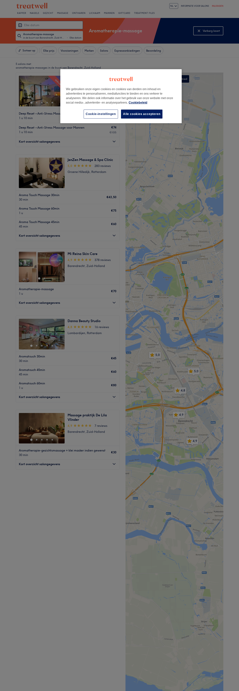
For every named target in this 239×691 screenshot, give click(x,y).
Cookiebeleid (138, 102)
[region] (121, 96)
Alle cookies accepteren (141, 114)
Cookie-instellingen (101, 114)
